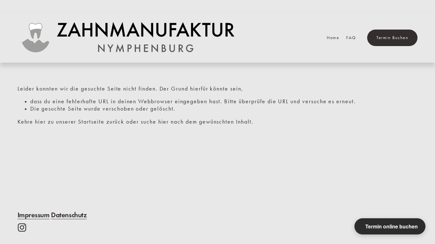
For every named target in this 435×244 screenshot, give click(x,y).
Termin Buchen (392, 37)
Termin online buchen (391, 226)
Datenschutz (69, 215)
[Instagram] (22, 227)
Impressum (34, 215)
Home (333, 37)
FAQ (351, 37)
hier (40, 122)
